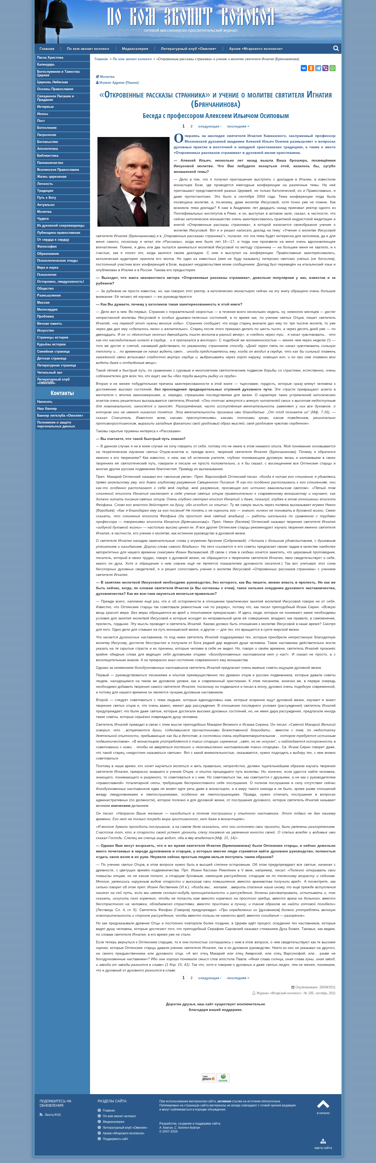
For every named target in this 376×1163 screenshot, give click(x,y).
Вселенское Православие (58, 170)
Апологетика (47, 149)
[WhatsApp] (332, 68)
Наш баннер (47, 408)
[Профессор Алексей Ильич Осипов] (133, 225)
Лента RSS (53, 1114)
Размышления (49, 295)
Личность (45, 184)
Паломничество (50, 163)
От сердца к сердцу (53, 239)
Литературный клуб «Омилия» (188, 49)
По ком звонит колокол (88, 49)
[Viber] (325, 68)
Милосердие (47, 309)
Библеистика (47, 155)
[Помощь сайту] (216, 1081)
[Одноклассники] (311, 68)
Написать (44, 402)
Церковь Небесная (52, 82)
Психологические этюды (57, 260)
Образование (48, 254)
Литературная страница (56, 365)
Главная (47, 49)
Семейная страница (53, 351)
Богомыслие (47, 142)
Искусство (45, 330)
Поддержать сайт (115, 1138)
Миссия (43, 302)
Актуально (45, 205)
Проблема (45, 316)
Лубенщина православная (58, 233)
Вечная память (49, 323)
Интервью (45, 107)
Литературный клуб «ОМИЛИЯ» (53, 381)
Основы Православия (55, 89)
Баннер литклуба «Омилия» (60, 415)
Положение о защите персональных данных (56, 424)
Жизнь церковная (52, 176)
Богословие (47, 128)
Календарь (46, 64)
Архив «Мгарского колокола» (256, 49)
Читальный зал (49, 372)
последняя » (238, 126)
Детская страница (51, 358)
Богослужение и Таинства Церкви (58, 73)
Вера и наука (47, 267)
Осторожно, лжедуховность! (60, 281)
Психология (47, 275)
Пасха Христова (50, 57)
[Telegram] (318, 68)
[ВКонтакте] (304, 68)
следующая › (210, 126)
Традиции (45, 191)
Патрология (46, 135)
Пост (41, 121)
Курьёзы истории (51, 344)
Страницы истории (52, 337)
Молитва (44, 212)
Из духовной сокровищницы (60, 225)
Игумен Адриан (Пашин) (119, 82)
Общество (45, 288)
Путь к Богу (46, 197)
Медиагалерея (135, 49)
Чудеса (43, 218)
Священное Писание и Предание (55, 98)
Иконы (42, 114)
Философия (47, 246)
